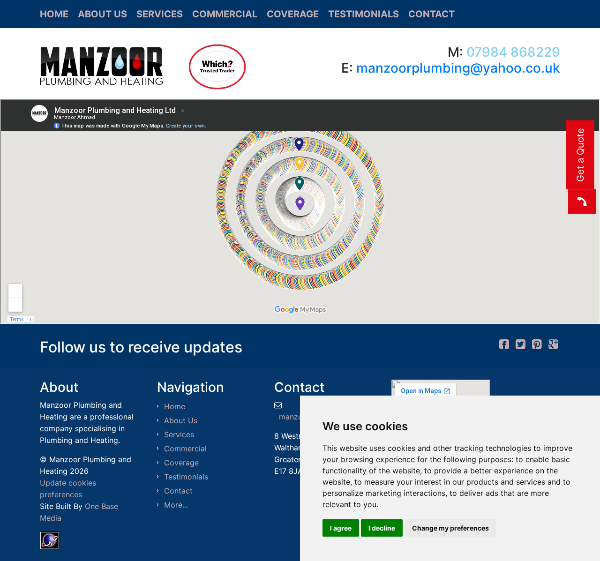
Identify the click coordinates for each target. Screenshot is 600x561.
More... (176, 504)
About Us (102, 14)
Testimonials (363, 14)
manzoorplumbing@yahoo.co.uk (458, 68)
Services (159, 14)
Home (54, 14)
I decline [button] (381, 528)
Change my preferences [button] (450, 528)
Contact (431, 14)
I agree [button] (341, 528)
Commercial (224, 14)
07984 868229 (513, 52)
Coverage (293, 14)
